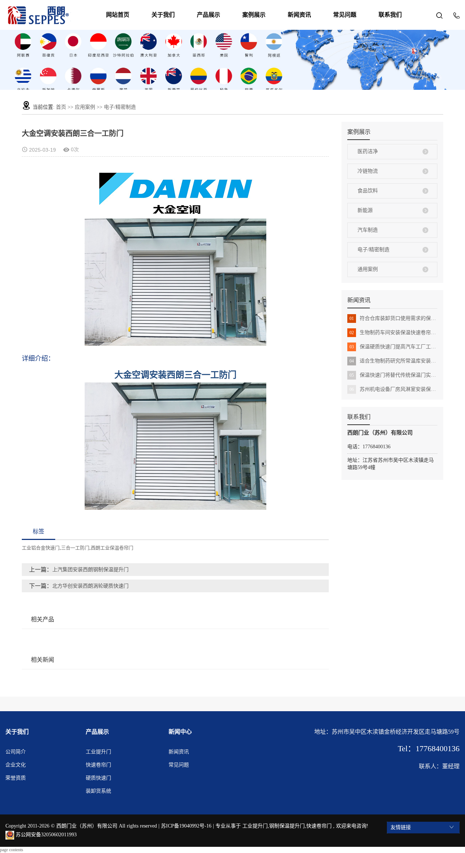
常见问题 (344, 15)
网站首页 (117, 15)
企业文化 (15, 765)
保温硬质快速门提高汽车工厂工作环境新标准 (393, 346)
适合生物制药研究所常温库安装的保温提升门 (393, 361)
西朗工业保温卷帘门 (112, 547)
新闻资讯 (299, 15)
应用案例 (85, 107)
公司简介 (15, 751)
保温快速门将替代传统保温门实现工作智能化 (393, 375)
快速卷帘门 (98, 765)
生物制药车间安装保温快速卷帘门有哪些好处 (393, 332)
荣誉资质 (15, 778)
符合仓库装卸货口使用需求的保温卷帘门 (393, 318)
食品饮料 (367, 190)
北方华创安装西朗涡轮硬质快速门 (90, 586)
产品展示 (208, 15)
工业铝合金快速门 (41, 547)
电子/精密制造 (120, 107)
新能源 (365, 210)
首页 (61, 107)
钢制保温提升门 (287, 826)
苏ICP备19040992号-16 (186, 826)
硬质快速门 (98, 778)
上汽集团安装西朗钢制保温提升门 (90, 569)
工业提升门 (98, 751)
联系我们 (390, 15)
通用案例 (367, 269)
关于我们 (163, 15)
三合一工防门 (75, 547)
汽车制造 (367, 230)
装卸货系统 (98, 791)
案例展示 (254, 15)
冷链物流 (367, 171)
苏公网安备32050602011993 (45, 834)
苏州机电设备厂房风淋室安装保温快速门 (393, 389)
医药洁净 (367, 151)
